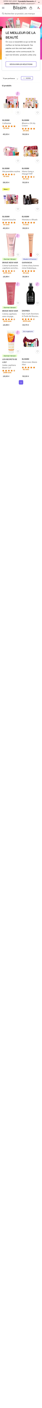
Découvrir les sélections (21, 64)
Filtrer (28, 78)
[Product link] (11, 110)
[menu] (3, 8)
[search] (3, 14)
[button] (21, 2)
